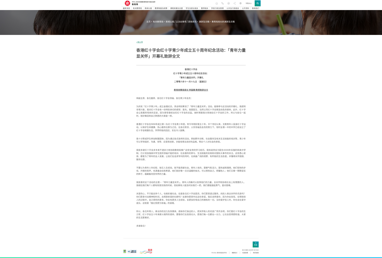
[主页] (216, 3)
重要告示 (234, 253)
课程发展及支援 (176, 8)
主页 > (149, 21)
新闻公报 (148, 8)
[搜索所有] (258, 3)
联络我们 (255, 8)
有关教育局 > (159, 21)
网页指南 (256, 253)
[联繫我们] (222, 3)
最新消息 (126, 8)
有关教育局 (137, 8)
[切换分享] (234, 3)
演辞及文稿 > (205, 21)
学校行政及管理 (217, 8)
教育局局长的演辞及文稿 (223, 21)
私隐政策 (245, 253)
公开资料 (245, 8)
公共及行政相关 (233, 8)
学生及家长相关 (192, 8)
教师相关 (204, 8)
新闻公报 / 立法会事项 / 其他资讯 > (182, 21)
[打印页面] (228, 3)
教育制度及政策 (161, 8)
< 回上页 (139, 42)
